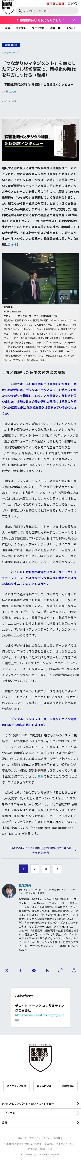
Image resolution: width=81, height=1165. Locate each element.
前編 (40, 776)
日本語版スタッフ (65, 1143)
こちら (12, 244)
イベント (71, 27)
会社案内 (48, 1143)
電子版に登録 (55, 4)
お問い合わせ (46, 1149)
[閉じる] (73, 20)
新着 (7, 27)
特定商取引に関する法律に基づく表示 (23, 1143)
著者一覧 (55, 27)
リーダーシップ (10, 52)
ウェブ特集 (38, 27)
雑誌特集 (21, 27)
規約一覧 (22, 1138)
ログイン (73, 3)
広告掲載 (32, 1149)
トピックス (8, 1113)
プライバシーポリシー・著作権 (44, 1138)
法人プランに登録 (16, 1086)
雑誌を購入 (68, 1086)
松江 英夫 (11, 91)
